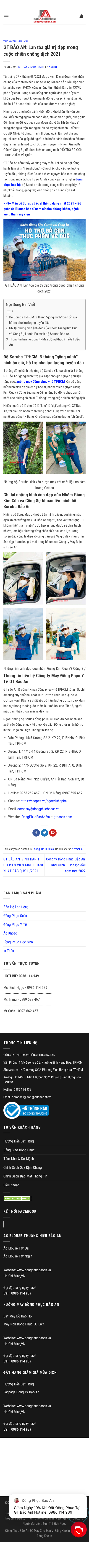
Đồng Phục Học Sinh (18, 942)
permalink (77, 849)
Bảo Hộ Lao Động (16, 907)
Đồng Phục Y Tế (15, 924)
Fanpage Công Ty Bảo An (21, 1392)
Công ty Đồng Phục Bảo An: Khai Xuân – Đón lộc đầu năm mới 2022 (66, 865)
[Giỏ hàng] (81, 16)
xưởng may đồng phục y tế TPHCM (40, 382)
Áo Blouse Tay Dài (16, 1248)
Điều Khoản (11, 1185)
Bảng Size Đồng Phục (19, 1150)
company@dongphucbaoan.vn (38, 809)
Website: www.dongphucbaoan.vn (27, 1270)
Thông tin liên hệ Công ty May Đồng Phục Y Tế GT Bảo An (44, 342)
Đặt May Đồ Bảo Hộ (17, 1316)
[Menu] (6, 16)
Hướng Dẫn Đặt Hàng (18, 1141)
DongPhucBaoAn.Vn (35, 817)
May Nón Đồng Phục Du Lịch (23, 1324)
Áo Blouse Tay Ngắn (17, 1256)
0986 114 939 (21, 1293)
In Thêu (8, 951)
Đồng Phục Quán (15, 916)
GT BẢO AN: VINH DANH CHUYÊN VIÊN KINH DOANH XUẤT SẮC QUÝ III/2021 (23, 865)
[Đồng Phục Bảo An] (44, 17)
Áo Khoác (10, 933)
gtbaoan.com (63, 817)
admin (53, 66)
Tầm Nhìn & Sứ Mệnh (18, 1159)
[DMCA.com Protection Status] (17, 1198)
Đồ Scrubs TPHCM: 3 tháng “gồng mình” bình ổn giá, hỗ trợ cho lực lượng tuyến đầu (43, 320)
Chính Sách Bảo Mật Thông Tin (25, 1176)
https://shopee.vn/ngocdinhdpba (44, 801)
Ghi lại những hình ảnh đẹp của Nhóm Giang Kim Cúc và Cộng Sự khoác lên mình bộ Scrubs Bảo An (43, 331)
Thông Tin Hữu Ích (15, 41)
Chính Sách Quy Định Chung (22, 1167)
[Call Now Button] (78, 1532)
